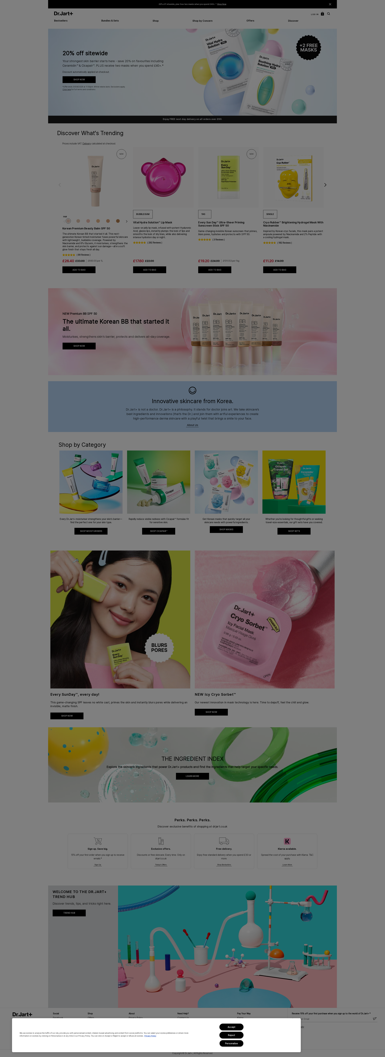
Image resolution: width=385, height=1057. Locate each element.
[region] (156, 1035)
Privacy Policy (150, 1036)
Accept (231, 1027)
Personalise (231, 1043)
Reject (231, 1035)
